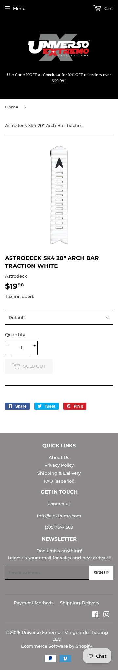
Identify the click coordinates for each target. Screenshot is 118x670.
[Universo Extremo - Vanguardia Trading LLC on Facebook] (95, 615)
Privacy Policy (59, 465)
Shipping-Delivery (79, 602)
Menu (19, 8)
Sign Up (101, 572)
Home (11, 106)
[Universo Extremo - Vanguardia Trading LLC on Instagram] (106, 615)
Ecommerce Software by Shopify (56, 646)
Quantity (15, 335)
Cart (108, 8)
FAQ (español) (59, 480)
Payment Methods (34, 602)
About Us (59, 457)
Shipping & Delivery (59, 473)
